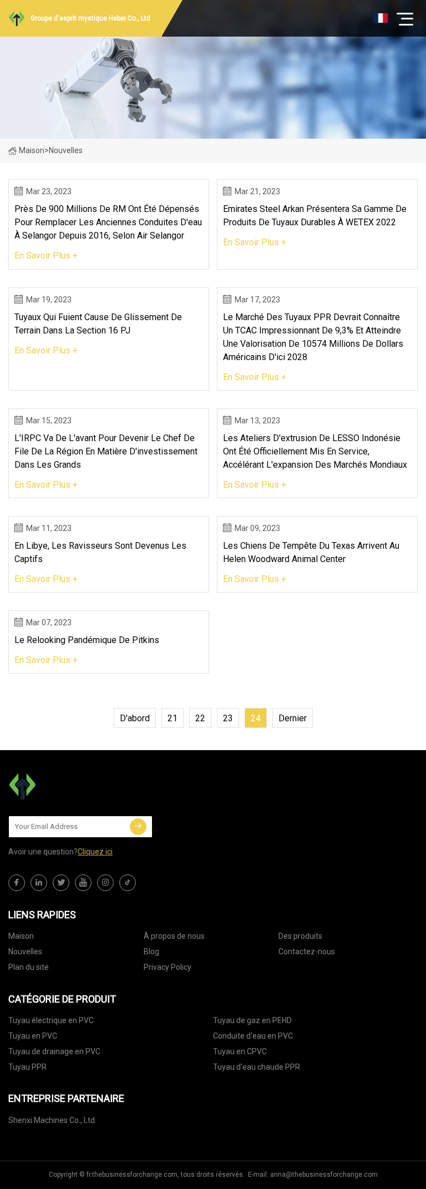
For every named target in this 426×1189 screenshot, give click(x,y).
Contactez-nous (306, 951)
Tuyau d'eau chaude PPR (256, 1066)
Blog (151, 951)
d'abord (135, 718)
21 (173, 718)
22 (200, 718)
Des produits (300, 936)
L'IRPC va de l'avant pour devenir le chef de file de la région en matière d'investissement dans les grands (105, 451)
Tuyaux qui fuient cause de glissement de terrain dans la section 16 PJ (98, 324)
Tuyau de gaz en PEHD (252, 1020)
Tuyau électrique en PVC (51, 1020)
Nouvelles (25, 951)
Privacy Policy (167, 967)
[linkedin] (39, 882)
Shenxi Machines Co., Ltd (51, 1120)
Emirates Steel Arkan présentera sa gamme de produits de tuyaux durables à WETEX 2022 (315, 215)
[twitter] (61, 882)
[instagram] (105, 882)
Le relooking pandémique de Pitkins (86, 640)
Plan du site (28, 967)
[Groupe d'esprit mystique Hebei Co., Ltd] (63, 786)
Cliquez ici (95, 851)
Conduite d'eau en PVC (253, 1035)
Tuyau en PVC (32, 1035)
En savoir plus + (46, 255)
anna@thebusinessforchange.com (324, 1174)
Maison (31, 150)
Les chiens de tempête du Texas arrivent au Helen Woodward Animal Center (311, 552)
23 (228, 718)
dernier (292, 718)
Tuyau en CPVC (240, 1051)
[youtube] (83, 882)
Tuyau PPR (27, 1066)
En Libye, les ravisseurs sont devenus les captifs (100, 552)
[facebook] (16, 882)
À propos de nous (174, 936)
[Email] (138, 826)
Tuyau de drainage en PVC (54, 1051)
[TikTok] (127, 882)
